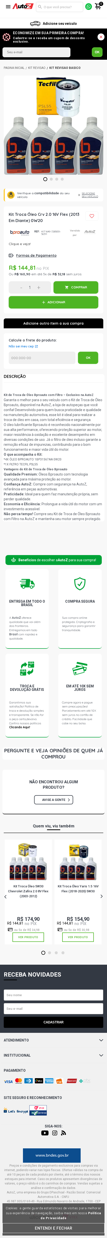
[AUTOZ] (14, 67)
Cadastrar (53, 1022)
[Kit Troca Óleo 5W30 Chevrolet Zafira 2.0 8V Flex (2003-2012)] (28, 861)
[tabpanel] (53, 125)
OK (97, 52)
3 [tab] (57, 179)
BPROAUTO (20, 232)
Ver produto (28, 937)
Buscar (40, 7)
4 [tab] (62, 179)
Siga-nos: (53, 1126)
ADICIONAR (56, 302)
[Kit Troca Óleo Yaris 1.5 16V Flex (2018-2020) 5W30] (78, 861)
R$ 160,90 (22, 274)
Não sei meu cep (21, 346)
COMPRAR (79, 287)
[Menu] (8, 7)
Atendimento (16, 1040)
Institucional (17, 1055)
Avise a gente (53, 800)
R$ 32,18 (59, 274)
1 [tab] (45, 179)
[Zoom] (53, 125)
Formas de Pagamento (36, 255)
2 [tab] (51, 179)
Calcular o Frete (42, 358)
